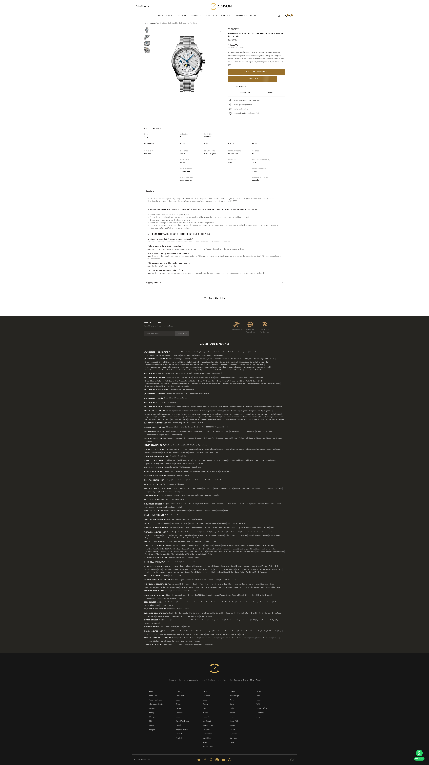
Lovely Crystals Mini (163, 616)
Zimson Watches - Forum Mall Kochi (176, 406)
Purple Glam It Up (270, 631)
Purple (260, 631)
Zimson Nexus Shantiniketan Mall (181, 365)
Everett (243, 545)
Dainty (213, 504)
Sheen (213, 510)
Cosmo (216, 566)
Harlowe (220, 584)
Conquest (183, 449)
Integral (223, 471)
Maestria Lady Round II (216, 419)
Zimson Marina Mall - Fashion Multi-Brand (205, 383)
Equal (234, 504)
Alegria (170, 613)
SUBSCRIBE (182, 333)
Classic (183, 495)
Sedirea (281, 419)
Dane (233, 638)
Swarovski (233, 734)
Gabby (184, 549)
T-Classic (190, 480)
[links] (199, 759)
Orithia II (264, 419)
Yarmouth (197, 641)
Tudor (258, 700)
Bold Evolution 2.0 (185, 460)
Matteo (259, 527)
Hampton (223, 488)
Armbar (167, 523)
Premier (235, 438)
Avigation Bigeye (173, 449)
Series (199, 572)
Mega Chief (204, 523)
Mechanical (173, 484)
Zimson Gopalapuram (240, 352)
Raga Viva (180, 634)
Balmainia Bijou (205, 411)
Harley (252, 638)
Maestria (204, 419)
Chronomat (178, 438)
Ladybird (193, 423)
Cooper (221, 638)
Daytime (268, 613)
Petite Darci (205, 587)
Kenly (231, 584)
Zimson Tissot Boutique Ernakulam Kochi (237, 406)
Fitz (204, 488)
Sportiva (163, 605)
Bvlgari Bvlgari (182, 431)
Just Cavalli (207, 721)
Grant (205, 549)
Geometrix (194, 631)
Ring (214, 541)
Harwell (211, 549)
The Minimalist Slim (163, 554)
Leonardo (278, 488)
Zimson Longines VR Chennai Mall (157, 383)
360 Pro (169, 541)
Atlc (175, 488)
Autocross (167, 545)
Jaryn (226, 584)
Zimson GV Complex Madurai (176, 394)
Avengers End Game (218, 532)
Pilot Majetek (166, 452)
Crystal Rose (194, 613)
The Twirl (192, 562)
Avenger (170, 438)
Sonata (232, 729)
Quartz (269, 602)
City (189, 504)
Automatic (168, 495)
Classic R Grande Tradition (211, 414)
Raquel (203, 551)
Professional (243, 438)
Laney (258, 549)
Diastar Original (194, 471)
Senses (159, 507)
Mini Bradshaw (150, 587)
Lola (146, 492)
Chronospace (189, 438)
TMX (258, 704)
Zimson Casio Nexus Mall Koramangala (253, 362)
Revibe (196, 535)
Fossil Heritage (175, 549)
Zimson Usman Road (173, 377)
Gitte (227, 620)
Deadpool (265, 532)
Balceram (169, 411)
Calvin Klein (180, 695)
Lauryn (244, 584)
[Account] (283, 15)
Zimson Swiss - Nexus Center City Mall (178, 373)
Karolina (265, 620)
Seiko (232, 717)
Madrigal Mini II (193, 419)
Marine (176, 427)
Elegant (213, 449)
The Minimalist (150, 554)
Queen (187, 572)
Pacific (268, 569)
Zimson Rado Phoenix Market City (252, 365)
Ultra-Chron (214, 452)
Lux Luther (148, 551)
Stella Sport (260, 551)
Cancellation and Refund (238, 680)
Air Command (173, 423)
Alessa (186, 638)
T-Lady (204, 480)
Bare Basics (231, 532)
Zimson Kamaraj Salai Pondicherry (181, 389)
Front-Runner (256, 566)
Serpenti (269, 431)
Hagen (239, 620)
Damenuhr (220, 504)
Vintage (220, 510)
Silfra (185, 591)
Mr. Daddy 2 (213, 523)
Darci (201, 584)
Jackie (200, 569)
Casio (178, 700)
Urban (196, 591)
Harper (230, 488)
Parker (197, 587)
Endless (228, 504)
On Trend (241, 631)
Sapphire (191, 464)
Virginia (203, 554)
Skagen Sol (156, 623)
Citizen (178, 704)
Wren (278, 587)
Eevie (237, 545)
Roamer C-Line (225, 595)
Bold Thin (231, 460)
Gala (160, 569)
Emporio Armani (196, 527)
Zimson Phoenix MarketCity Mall (156, 381)
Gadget (154, 569)
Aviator (175, 527)
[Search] (279, 15)
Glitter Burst (167, 569)
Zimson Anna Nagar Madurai (199, 394)
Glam (248, 504)
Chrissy (207, 638)
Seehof (254, 595)
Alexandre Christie (156, 704)
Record (191, 452)
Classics (166, 626)
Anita (179, 620)
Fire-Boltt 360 (199, 541)
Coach (173, 515)
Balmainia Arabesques (190, 411)
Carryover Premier (186, 566)
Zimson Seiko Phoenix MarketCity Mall (182, 381)
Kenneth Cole (208, 725)
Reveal (193, 572)
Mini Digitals (168, 644)
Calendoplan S (271, 460)
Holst (253, 620)
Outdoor (207, 510)
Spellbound (172, 507)
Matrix (226, 569)
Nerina (262, 569)
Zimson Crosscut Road (203, 355)
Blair (181, 584)
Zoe (181, 492)
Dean (224, 545)
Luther (274, 549)
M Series (172, 475)
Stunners (221, 535)
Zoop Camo (177, 644)
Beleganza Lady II (163, 414)
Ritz (241, 587)
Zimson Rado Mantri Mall (190, 362)
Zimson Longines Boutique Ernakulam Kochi (206, 406)
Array (171, 566)
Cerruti (178, 708)
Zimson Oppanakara (172, 355)
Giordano (171, 557)
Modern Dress (225, 580)
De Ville (179, 467)
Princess (162, 572)
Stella (253, 551)
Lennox (257, 584)
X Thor (198, 538)
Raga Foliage (158, 634)
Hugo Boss (207, 717)
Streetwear (212, 535)
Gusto (165, 575)
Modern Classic (213, 580)
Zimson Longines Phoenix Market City (175, 386)
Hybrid (258, 620)
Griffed (185, 523)
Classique (169, 427)
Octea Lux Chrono (192, 616)
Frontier (265, 566)
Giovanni (226, 527)
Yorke (210, 554)
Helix (205, 708)
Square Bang (202, 445)
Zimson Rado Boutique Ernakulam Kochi (267, 406)
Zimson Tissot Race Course (259, 352)
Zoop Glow (198, 644)
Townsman (196, 554)
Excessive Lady (178, 417)
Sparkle (218, 634)
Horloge (237, 488)
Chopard (179, 712)
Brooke (186, 488)
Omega (232, 691)
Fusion (271, 566)
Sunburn (235, 535)
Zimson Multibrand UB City (223, 359)
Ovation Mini (272, 419)
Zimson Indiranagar (175, 359)
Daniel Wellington (182, 721)
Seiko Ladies (149, 605)
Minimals (216, 631)
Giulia (216, 488)
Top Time (148, 441)
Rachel (163, 641)
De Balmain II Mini (261, 414)
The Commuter (278, 551)
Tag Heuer (234, 738)
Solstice (220, 572)
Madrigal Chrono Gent (275, 417)
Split (228, 523)
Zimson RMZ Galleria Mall (229, 365)
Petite (193, 519)
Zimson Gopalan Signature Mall (156, 365)
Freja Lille (220, 620)
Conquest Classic (195, 449)
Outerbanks (163, 492)
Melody (232, 569)
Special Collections (179, 480)
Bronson (191, 545)
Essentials (245, 638)
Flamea (188, 417)
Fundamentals (157, 535)
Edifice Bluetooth (183, 510)
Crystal (182, 580)
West (190, 641)
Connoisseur (198, 566)
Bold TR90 (240, 460)
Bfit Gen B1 (166, 499)
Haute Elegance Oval (212, 417)
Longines (153, 23)
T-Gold (197, 480)
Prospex (263, 602)
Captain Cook (169, 471)
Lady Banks (246, 488)
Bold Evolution (171, 460)
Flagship (228, 449)
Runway (246, 587)
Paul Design (234, 695)
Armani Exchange (155, 700)
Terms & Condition (208, 680)
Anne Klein (153, 695)
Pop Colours (188, 535)
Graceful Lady (150, 616)
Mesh (272, 504)
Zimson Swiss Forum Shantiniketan (206, 365)
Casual (243, 532)
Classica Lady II (239, 414)
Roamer (232, 712)
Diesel (178, 725)
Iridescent (193, 569)
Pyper (230, 587)
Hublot (205, 712)
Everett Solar (251, 545)
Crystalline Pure (243, 613)
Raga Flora (148, 634)
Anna (166, 566)
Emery (207, 584)
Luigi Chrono (246, 527)
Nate (191, 551)
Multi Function (181, 557)
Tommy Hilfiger (261, 708)
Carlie (202, 545)
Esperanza (148, 464)
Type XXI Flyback (221, 427)
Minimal (278, 504)
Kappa (233, 527)
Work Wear (235, 634)
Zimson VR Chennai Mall (206, 381)
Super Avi (252, 438)
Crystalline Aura (206, 613)
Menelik (174, 591)
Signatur (147, 623)
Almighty (177, 541)
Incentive (261, 504)
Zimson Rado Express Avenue (225, 377)
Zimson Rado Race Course (154, 355)
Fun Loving (207, 527)
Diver (187, 527)
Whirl (180, 507)
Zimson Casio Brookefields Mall (219, 352)
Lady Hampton (268, 488)
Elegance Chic (150, 417)
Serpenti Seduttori (151, 435)
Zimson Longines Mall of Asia (212, 370)
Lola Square (153, 492)
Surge (237, 572)
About (258, 680)
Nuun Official (208, 746)
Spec (226, 572)
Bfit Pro (182, 499)
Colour (194, 504)
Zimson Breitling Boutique (197, 352)
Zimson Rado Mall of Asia (233, 370)
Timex (232, 742)
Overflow (222, 523)
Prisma (197, 557)
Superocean (261, 438)
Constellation (170, 467)
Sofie (262, 587)
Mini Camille (160, 587)
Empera (180, 626)
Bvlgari (151, 725)
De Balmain (250, 414)
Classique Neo (177, 631)
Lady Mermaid (207, 595)
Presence (176, 452)
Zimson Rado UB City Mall (243, 359)
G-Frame (167, 562)
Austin (197, 638)
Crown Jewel (225, 566)
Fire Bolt (179, 738)
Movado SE (170, 464)
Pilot (280, 569)
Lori (146, 641)
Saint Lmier (199, 452)
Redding (210, 551)
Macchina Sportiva (228, 602)
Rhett (220, 551)
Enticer (192, 510)
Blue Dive (183, 545)
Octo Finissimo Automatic (220, 431)
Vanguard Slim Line (169, 598)
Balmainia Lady (217, 411)
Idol (186, 569)
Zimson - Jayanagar (205, 367)
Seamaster (187, 467)
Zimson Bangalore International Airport (227, 367)
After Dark (184, 532)
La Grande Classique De (266, 449)
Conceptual (181, 602)
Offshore (172, 575)
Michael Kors (207, 734)
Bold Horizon (207, 460)
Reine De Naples (187, 427)
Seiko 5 (275, 602)
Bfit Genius (175, 499)
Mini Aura (239, 569)
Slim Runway (254, 587)
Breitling (179, 691)
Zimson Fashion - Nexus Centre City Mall (207, 373)
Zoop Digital (188, 644)
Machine (156, 551)
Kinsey (252, 549)
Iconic (223, 417)
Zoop (258, 717)
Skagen (232, 725)
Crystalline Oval (231, 613)
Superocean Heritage (274, 438)
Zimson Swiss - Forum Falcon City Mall (256, 367)
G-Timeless (176, 562)
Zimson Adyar (187, 377)
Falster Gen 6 (202, 620)
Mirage (246, 569)
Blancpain (152, 717)
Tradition (197, 427)
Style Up (228, 535)
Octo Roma (260, 431)
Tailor (242, 572)
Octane (234, 631)
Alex (191, 638)
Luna (220, 569)
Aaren (168, 620)
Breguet (152, 729)
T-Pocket (211, 480)
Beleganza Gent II (255, 411)
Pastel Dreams (251, 631)
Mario (254, 527)
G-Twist (147, 569)
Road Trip (203, 535)
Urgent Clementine (159, 538)
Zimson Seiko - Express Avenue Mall (251, 377)
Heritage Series (159, 464)
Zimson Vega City (206, 359)
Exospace (219, 438)
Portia (225, 587)
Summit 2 (173, 456)
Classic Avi (198, 438)
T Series (186, 475)
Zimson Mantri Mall (173, 362)
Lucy (216, 569)
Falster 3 (193, 620)
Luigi (238, 527)
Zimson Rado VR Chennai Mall (251, 381)
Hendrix (175, 569)
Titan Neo (225, 634)
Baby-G (166, 510)
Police (232, 700)
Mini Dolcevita (156, 452)
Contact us (172, 680)
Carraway (217, 545)
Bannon (175, 545)
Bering (151, 712)
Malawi (167, 591)
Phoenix (275, 569)
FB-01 (259, 545)
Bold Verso (249, 460)
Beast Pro (189, 541)
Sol (210, 572)
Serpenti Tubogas (177, 435)
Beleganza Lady (150, 414)
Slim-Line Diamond (265, 595)
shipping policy (193, 680)
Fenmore (271, 545)
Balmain (152, 708)
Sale (197, 495)
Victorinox (260, 712)
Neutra (197, 551)
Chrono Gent (176, 414)
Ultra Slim (215, 495)
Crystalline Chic (218, 613)
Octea (182, 616)
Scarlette (235, 551)
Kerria (245, 417)
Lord (218, 602)
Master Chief (193, 523)
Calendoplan (259, 460)
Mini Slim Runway (172, 587)
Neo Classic (240, 602)
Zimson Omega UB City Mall (155, 362)
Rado (232, 708)
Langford (237, 584)
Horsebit (184, 562)
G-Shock (199, 510)
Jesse (240, 549)
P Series (179, 475)
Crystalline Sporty (257, 613)
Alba (151, 691)
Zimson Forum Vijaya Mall (179, 383)
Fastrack (147, 535)
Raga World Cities (191, 634)
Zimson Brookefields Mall (178, 352)
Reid (216, 551)
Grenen (232, 620)
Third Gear (250, 572)
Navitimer (227, 438)
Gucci (205, 700)
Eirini (271, 414)
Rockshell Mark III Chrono (241, 595)
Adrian (174, 638)
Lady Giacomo (256, 488)
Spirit (206, 452)
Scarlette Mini (245, 551)
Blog (252, 680)
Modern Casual (200, 580)
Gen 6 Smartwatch (194, 549)
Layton (250, 584)
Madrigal (262, 417)
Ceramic (176, 495)
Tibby (273, 587)
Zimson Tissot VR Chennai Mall (228, 381)
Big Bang (168, 445)
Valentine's (171, 538)
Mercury (208, 541)
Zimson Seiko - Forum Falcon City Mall (158, 370)
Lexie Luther (266, 549)
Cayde (192, 488)
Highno (253, 504)
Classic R (185, 414)
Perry (179, 515)
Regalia (202, 634)
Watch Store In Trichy (171, 402)
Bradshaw (188, 584)
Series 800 (199, 464)
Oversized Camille (186, 587)
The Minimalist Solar (178, 554)
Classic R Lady (227, 414)
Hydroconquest (250, 449)
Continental (208, 566)
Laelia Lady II (253, 417)
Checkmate (251, 532)
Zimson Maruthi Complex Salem (175, 398)
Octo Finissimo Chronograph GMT (242, 431)
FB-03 (265, 545)
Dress (208, 602)
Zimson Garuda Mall (191, 359)
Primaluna (184, 452)
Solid (165, 507)
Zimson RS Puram (187, 355)
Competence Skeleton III (180, 595)
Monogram (255, 569)
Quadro (199, 519)
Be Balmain (235, 411)
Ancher (173, 620)
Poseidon (148, 572)
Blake (202, 638)
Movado (206, 742)
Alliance (172, 504)
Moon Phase (242, 419)
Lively (267, 504)
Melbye (272, 620)
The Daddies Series (239, 523)
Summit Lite (182, 456)
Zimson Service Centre (189, 367)
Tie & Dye (243, 535)
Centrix (177, 471)
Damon (227, 638)
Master (147, 452)
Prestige (181, 484)
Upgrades (148, 538)
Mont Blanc (207, 738)
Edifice (173, 510)
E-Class (173, 626)
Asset (176, 566)
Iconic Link (185, 519)
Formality (241, 504)
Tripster (265, 535)
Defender (230, 545)
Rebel (180, 591)
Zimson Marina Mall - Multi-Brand (233, 383)
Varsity (179, 538)
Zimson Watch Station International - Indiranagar (162, 367)
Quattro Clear (178, 572)
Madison (156, 641)
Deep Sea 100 (196, 595)
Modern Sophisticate (181, 551)
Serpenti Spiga (164, 435)
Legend (279, 449)
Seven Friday (234, 721)
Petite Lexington (215, 587)
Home (146, 23)
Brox (196, 545)
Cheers (183, 504)
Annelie (185, 620)
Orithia (256, 419)
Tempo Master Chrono (153, 598)
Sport (234, 580)
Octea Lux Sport (206, 616)
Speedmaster (196, 467)
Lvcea (190, 431)
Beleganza (244, 411)
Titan (258, 695)
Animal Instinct (194, 532)
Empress (239, 566)
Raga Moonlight (170, 634)
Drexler (199, 488)
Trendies (258, 535)
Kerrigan (246, 549)
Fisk (209, 620)
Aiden (180, 638)
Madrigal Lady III (164, 419)
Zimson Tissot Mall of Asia (253, 370)
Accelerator (174, 584)
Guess (205, 704)
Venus (180, 598)
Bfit (150, 721)
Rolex (232, 704)
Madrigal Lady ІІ (151, 419)
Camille (195, 584)
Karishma (203, 631)
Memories (175, 616)
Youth (226, 510)
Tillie (189, 554)
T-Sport (218, 480)
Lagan (210, 631)
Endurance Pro (209, 438)
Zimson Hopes (217, 355)
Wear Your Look (188, 538)
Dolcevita (205, 449)
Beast (183, 541)
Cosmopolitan (184, 613)
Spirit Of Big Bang (190, 445)
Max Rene (190, 495)
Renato (266, 527)
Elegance (277, 414)
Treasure (263, 572)
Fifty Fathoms (184, 423)
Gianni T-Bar (217, 527)
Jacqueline (227, 549)
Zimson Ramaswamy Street (270, 383)
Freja (214, 620)
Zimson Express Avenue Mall (203, 377)
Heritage (168, 480)
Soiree (205, 572)
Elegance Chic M (162, 417)
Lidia (275, 638)
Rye (229, 551)
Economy (274, 532)
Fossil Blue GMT (163, 549)
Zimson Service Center (153, 386)
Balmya (226, 411)
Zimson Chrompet (253, 383)
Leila (270, 638)
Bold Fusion (197, 460)
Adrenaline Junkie (173, 532)
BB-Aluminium (171, 431)
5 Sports (166, 602)
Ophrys (250, 419)
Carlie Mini (209, 545)
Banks (181, 488)
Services (182, 680)
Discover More (199, 602)
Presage (255, 602)
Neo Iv (227, 631)
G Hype (277, 566)
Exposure (247, 566)
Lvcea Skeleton (199, 431)
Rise (146, 507)
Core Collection (204, 504)
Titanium (208, 495)
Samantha (170, 641)
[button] (281, 79)
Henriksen (246, 620)
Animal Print (205, 532)
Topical (251, 535)
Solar (202, 495)
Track (257, 572)
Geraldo (210, 488)
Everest (213, 584)
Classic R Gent (195, 414)
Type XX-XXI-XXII (208, 427)
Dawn (233, 566)
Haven (265, 638)
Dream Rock (276, 613)
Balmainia (177, 411)
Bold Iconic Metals (220, 460)
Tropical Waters (274, 535)
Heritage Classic (238, 449)
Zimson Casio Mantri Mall (229, 362)
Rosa (272, 527)
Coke (259, 532)
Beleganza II (267, 411)
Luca (150, 641)
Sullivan (269, 551)
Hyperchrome (214, 471)
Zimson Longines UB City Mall (264, 359)
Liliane (271, 584)
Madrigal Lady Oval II (179, 419)
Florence (204, 471)
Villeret (200, 423)
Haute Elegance (197, 417)
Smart (177, 492)
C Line (168, 595)
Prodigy (169, 572)
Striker (231, 572)
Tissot (258, 691)
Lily (279, 638)
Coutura (190, 602)
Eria (170, 417)
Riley (225, 551)
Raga (280, 631)
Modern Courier (166, 551)
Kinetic (213, 602)
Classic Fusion (178, 445)
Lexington (264, 584)
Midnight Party (177, 535)
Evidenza (220, 449)
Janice (235, 549)
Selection (152, 507)
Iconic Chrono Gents (234, 417)
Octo (207, 431)
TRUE (229, 471)
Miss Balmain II (231, 419)
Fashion (187, 626)
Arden (167, 515)
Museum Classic (181, 464)
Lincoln (205, 569)
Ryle (277, 620)
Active (165, 484)
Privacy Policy (222, 680)
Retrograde (210, 634)
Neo (222, 631)
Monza (216, 595)
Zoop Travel (208, 644)
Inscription (218, 549)
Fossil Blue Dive (150, 549)
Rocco (171, 492)
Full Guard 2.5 (176, 523)
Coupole (184, 471)
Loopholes (167, 535)
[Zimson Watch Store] (221, 6)
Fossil (205, 691)
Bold (178, 504)
